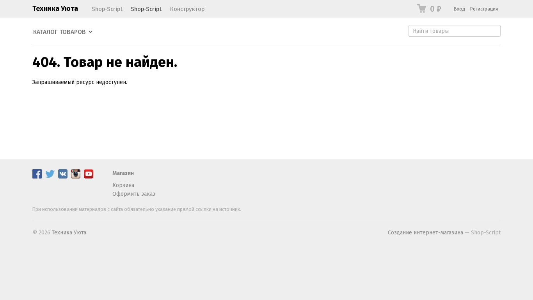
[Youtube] (88, 176)
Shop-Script (107, 8)
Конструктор (187, 8)
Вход (459, 9)
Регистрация (484, 9)
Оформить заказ (133, 194)
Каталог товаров (59, 32)
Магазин (123, 173)
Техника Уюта (55, 8)
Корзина (123, 185)
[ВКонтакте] (63, 176)
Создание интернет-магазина (425, 232)
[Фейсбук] (37, 176)
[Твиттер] (50, 176)
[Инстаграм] (75, 176)
